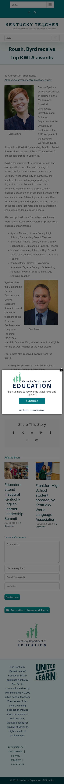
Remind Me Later (38, 410)
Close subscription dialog (61, 370)
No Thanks (23, 410)
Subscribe (32, 400)
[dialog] (32, 392)
